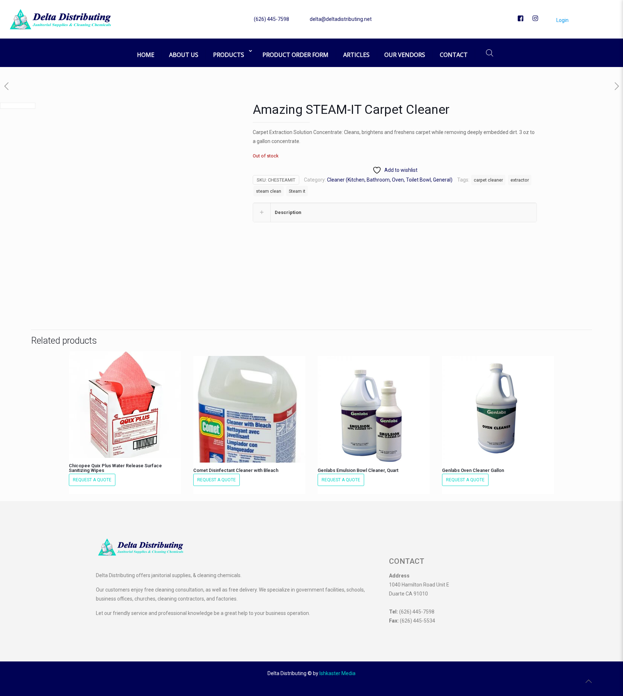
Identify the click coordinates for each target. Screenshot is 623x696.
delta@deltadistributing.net (341, 19)
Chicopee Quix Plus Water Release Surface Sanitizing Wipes (115, 468)
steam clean (268, 191)
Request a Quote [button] (92, 479)
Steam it (297, 191)
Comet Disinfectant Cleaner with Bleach (235, 470)
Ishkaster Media (337, 673)
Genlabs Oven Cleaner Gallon (473, 470)
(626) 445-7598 (271, 19)
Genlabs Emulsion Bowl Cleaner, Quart (358, 470)
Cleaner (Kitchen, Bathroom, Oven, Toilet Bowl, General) (389, 180)
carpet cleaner (488, 180)
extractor (520, 180)
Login (562, 20)
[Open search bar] (489, 52)
